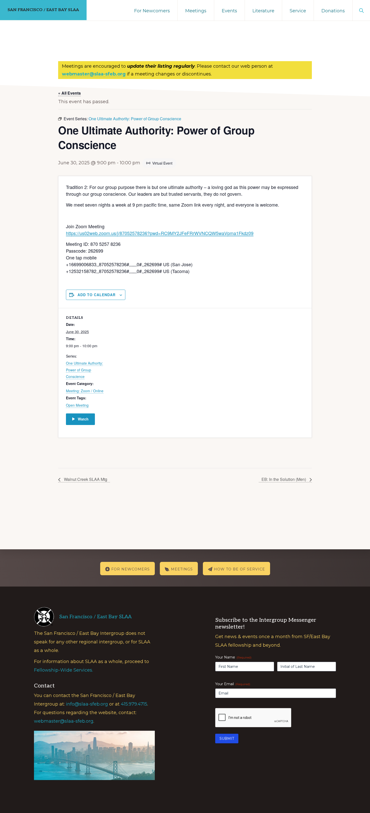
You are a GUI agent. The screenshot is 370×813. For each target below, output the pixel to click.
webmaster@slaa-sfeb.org (63, 721)
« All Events (69, 93)
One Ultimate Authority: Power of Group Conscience (84, 370)
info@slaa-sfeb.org (87, 704)
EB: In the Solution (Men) (284, 479)
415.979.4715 (134, 704)
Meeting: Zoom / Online (84, 390)
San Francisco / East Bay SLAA (43, 10)
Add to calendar (97, 294)
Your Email (232, 684)
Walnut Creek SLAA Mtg (85, 479)
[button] (361, 10)
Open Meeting (77, 405)
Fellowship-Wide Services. (63, 670)
